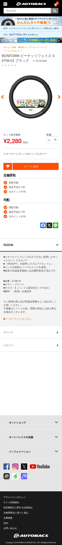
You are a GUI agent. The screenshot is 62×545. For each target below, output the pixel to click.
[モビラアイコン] (24, 476)
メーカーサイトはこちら (18, 318)
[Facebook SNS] (6, 466)
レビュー (8, 345)
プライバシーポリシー (14, 497)
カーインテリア (40, 47)
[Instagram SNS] (15, 466)
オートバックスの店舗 (21, 437)
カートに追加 (31, 166)
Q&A (5, 523)
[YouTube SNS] (40, 466)
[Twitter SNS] (24, 466)
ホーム (6, 47)
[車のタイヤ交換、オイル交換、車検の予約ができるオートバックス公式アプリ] (6, 476)
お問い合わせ (10, 528)
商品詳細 (8, 244)
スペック (8, 332)
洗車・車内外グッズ (21, 47)
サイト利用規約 (11, 502)
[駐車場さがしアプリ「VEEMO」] (15, 476)
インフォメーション (20, 451)
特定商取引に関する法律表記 (18, 507)
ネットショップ (17, 422)
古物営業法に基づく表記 (15, 512)
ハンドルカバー (13, 51)
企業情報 (7, 518)
